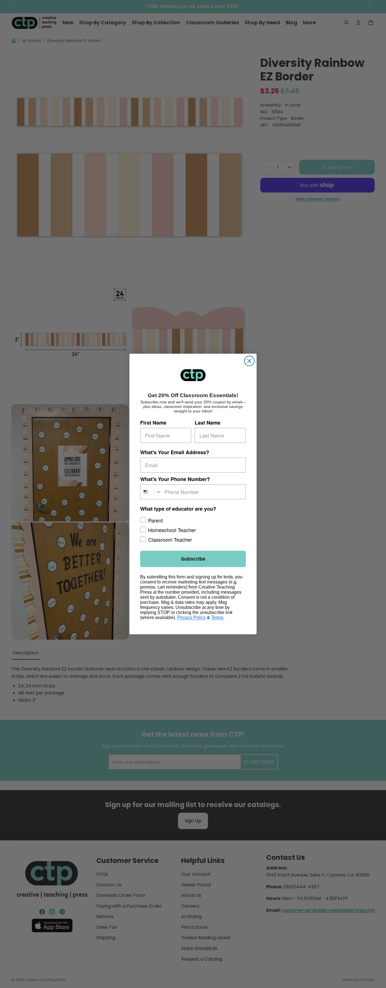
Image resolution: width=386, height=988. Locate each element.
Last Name (207, 422)
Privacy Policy (191, 617)
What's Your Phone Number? (175, 479)
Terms (217, 617)
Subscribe (193, 559)
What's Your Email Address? (174, 452)
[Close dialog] (249, 361)
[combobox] (151, 492)
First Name (153, 422)
